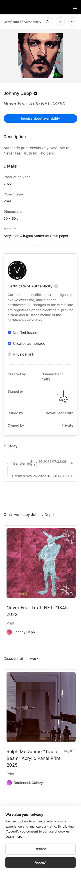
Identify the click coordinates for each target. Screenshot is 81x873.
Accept (41, 862)
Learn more (13, 836)
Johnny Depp (18, 93)
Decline (40, 849)
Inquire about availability (40, 118)
